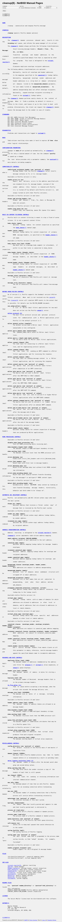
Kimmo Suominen (33, 920)
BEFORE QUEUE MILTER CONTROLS (13, 291)
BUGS (3, 137)
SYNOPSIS (5, 30)
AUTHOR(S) (5, 903)
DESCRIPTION (6, 37)
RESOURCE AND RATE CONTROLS (12, 657)
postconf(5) (12, 874)
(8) (15, 40)
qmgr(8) (10, 866)
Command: (5, 6)
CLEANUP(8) (6, 917)
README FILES (6, 882)
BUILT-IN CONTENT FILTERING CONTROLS (15, 214)
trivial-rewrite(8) (14, 865)
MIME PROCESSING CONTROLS (11, 437)
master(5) (11, 875)
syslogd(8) (11, 878)
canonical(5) (12, 871)
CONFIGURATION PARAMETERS (11, 148)
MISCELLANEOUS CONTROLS (10, 743)
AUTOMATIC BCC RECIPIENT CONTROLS (14, 495)
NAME (3, 23)
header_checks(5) (14, 868)
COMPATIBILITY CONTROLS (10, 166)
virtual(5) (11, 872)
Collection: (49, 6)
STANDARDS (5, 114)
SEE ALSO (5, 862)
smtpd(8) (52, 297)
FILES (4, 853)
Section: (22, 6)
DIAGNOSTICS (6, 130)
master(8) (11, 877)
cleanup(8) (14, 300)
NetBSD (26, 920)
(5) (42, 75)
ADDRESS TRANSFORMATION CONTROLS (14, 529)
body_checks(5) (13, 869)
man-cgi (44, 920)
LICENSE (5, 896)
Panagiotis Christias (51, 920)
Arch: (41, 6)
